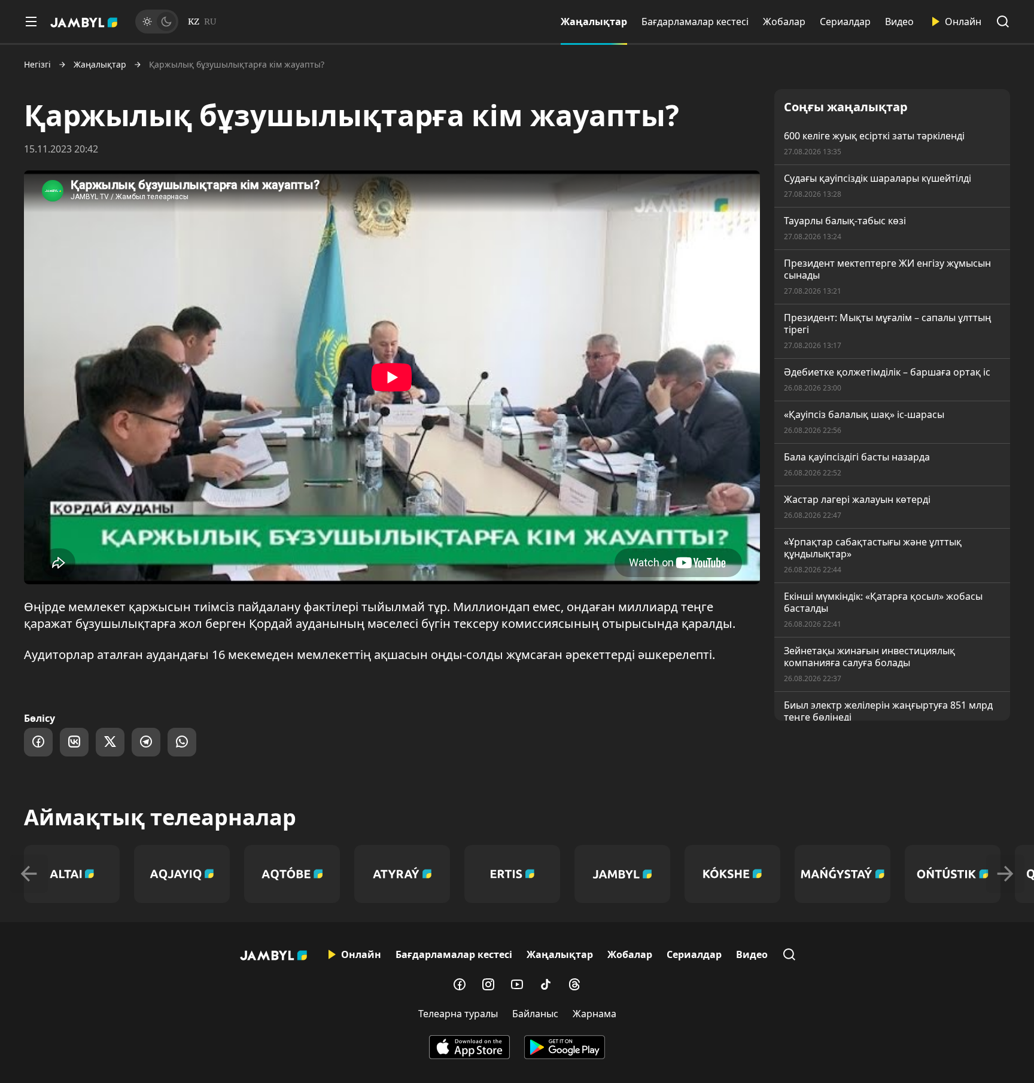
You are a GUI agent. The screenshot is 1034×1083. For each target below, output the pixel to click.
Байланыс (535, 1013)
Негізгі (37, 64)
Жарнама (594, 1013)
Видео (899, 21)
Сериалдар (845, 21)
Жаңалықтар (594, 21)
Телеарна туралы (458, 1013)
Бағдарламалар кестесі (695, 21)
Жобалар (784, 21)
